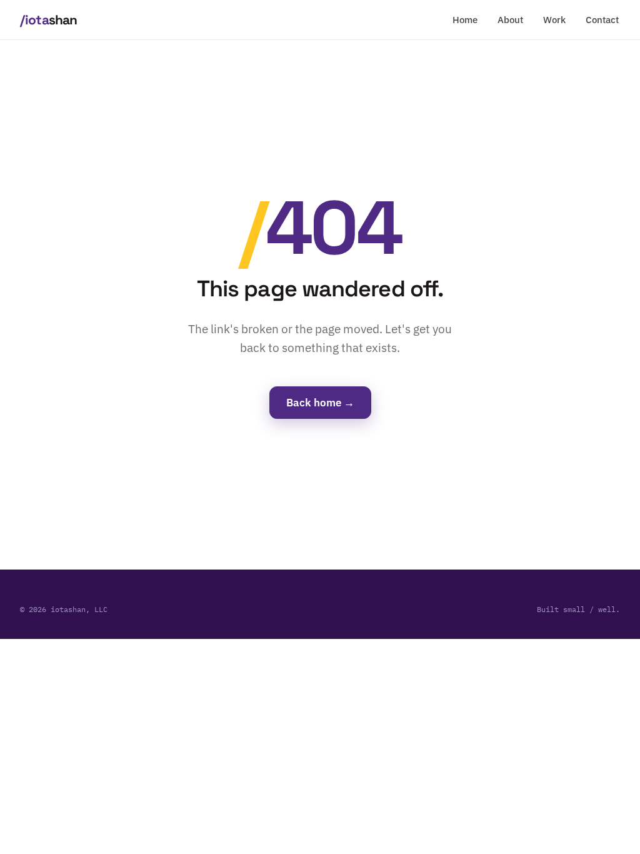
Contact (602, 20)
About (510, 20)
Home (465, 20)
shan (48, 19)
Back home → (320, 402)
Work (554, 20)
